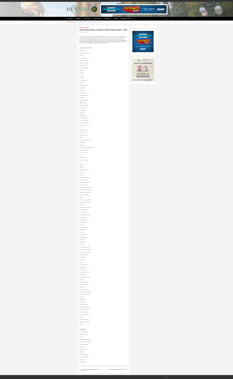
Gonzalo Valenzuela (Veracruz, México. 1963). (117, 369)
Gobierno (78, 18)
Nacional (115, 18)
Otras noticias (97, 18)
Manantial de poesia (126, 18)
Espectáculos (87, 18)
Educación (69, 18)
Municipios (107, 18)
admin (87, 32)
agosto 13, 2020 (82, 32)
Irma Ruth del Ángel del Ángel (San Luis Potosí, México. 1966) (90, 370)
